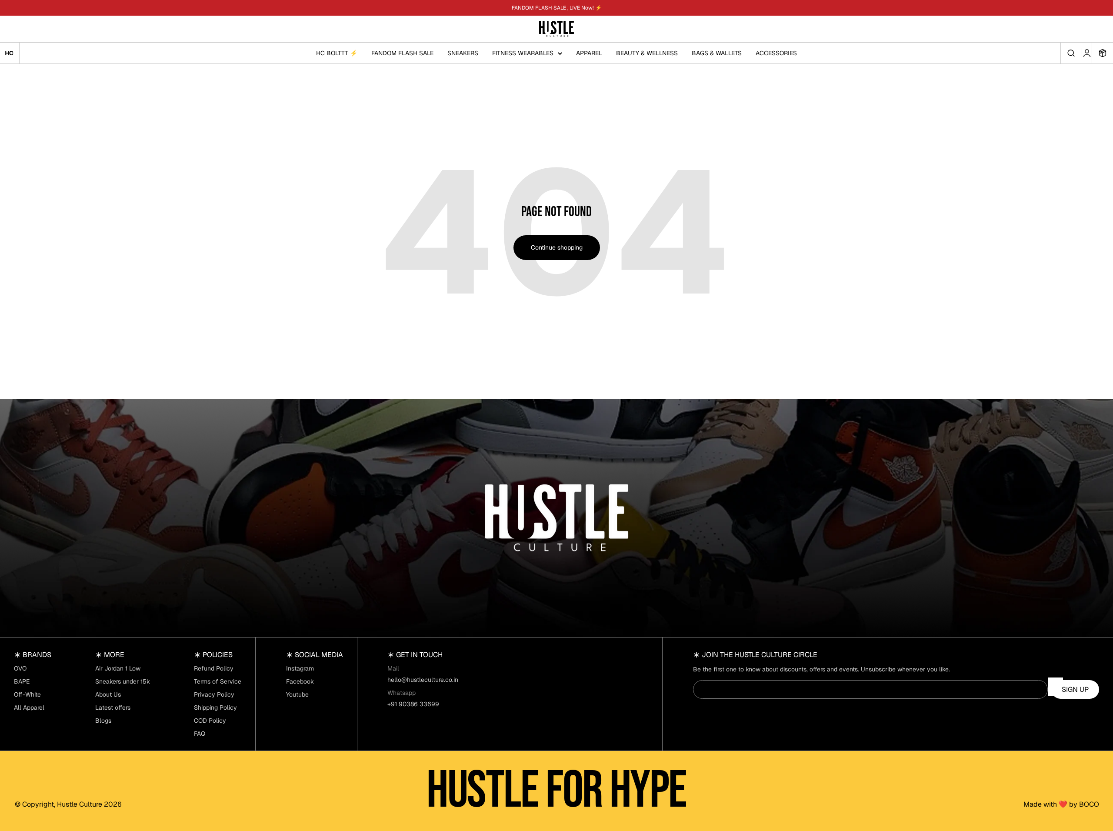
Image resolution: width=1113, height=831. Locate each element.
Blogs (103, 721)
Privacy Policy (214, 694)
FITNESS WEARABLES (522, 53)
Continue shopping (557, 247)
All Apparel (29, 707)
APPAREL (589, 53)
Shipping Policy (215, 707)
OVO (20, 668)
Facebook (300, 681)
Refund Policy (213, 668)
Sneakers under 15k (122, 681)
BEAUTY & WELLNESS (647, 53)
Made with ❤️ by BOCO (1061, 804)
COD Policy (210, 721)
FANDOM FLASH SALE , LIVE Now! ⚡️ (557, 7)
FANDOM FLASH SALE (402, 53)
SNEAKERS (462, 53)
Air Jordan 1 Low (117, 668)
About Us (108, 694)
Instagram (300, 668)
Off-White (27, 694)
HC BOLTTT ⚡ (336, 53)
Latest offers (112, 707)
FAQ (199, 734)
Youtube (297, 694)
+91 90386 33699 (413, 704)
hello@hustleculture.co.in (422, 680)
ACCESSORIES (776, 53)
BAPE (22, 681)
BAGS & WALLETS (717, 53)
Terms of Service (217, 681)
